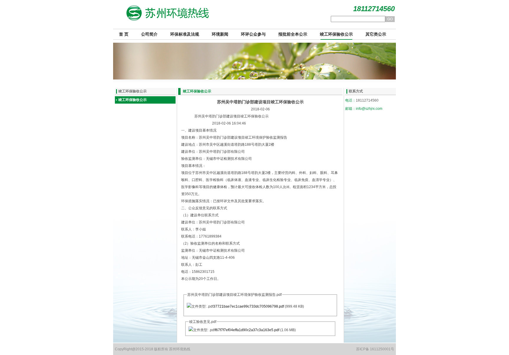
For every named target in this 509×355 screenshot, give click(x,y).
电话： (350, 100)
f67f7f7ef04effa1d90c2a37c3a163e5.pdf (247, 330)
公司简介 (149, 34)
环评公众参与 (253, 34)
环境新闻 (220, 34)
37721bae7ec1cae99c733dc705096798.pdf (248, 306)
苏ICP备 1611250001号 (375, 349)
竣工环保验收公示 (336, 34)
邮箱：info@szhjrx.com (363, 109)
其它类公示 (376, 34)
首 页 (123, 34)
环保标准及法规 (184, 34)
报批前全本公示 (292, 34)
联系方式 (356, 91)
